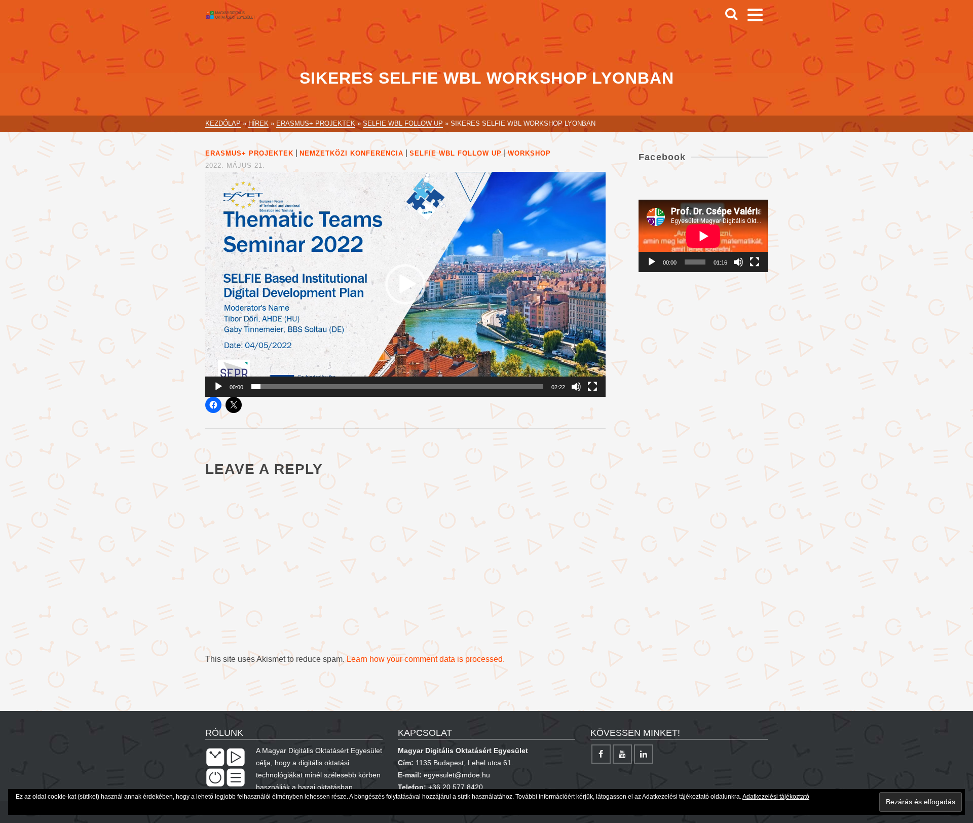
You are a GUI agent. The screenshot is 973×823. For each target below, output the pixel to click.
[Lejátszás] (218, 387)
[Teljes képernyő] (592, 387)
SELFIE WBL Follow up (455, 153)
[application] (405, 284)
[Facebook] (601, 754)
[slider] (397, 386)
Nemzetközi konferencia (351, 153)
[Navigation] (755, 14)
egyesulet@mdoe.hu (457, 775)
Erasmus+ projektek (249, 153)
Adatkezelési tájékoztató (775, 796)
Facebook (662, 157)
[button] (405, 284)
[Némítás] (576, 387)
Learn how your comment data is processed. (426, 659)
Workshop (529, 153)
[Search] (731, 14)
